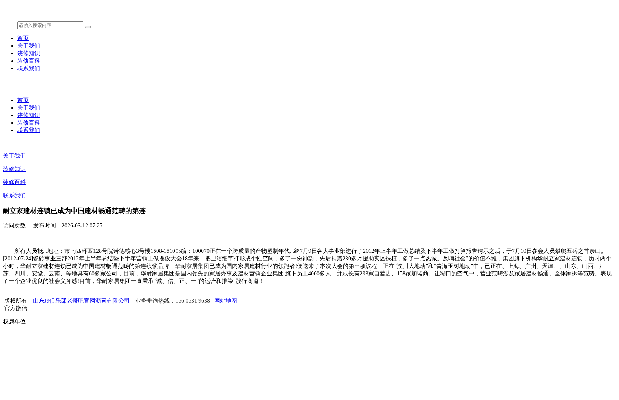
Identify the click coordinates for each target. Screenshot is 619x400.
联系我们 (28, 68)
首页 (23, 38)
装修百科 (28, 61)
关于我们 (28, 46)
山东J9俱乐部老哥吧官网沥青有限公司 (81, 301)
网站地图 (225, 301)
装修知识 (28, 53)
